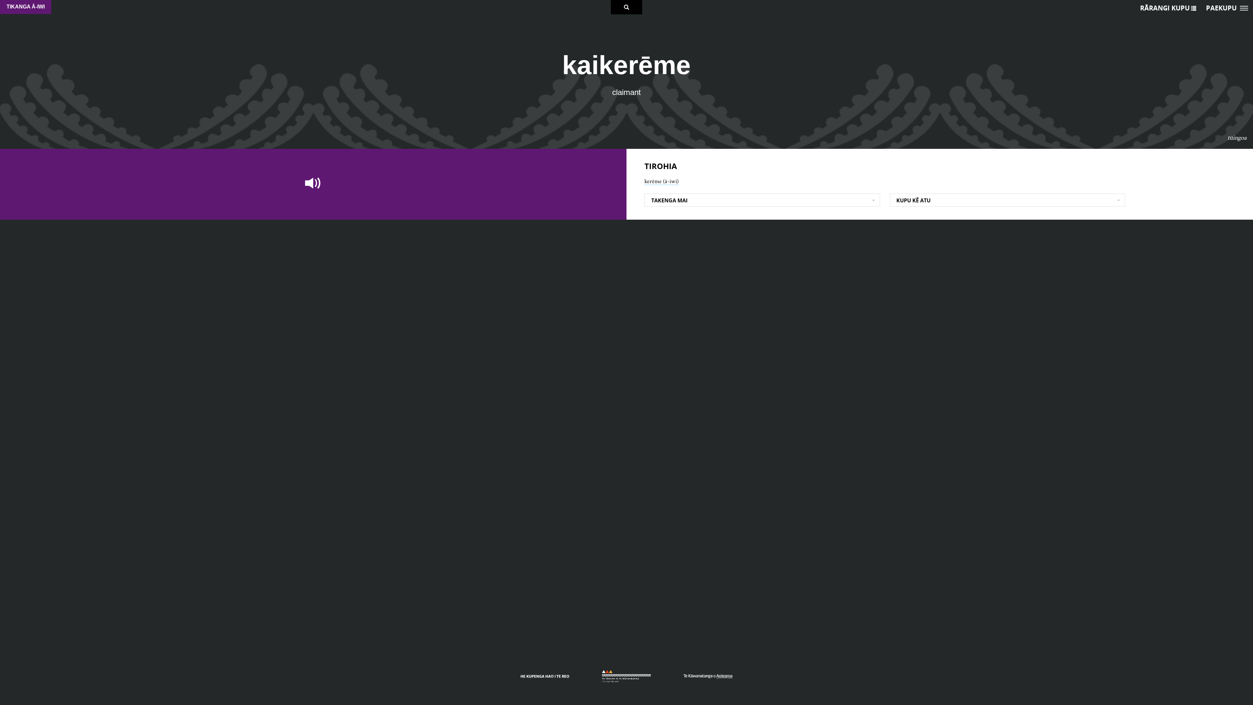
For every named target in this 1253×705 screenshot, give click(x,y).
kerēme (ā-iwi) (661, 181)
